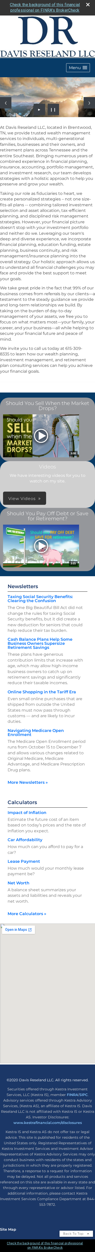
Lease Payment (24, 861)
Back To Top (74, 1233)
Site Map (8, 1229)
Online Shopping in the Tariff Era (42, 692)
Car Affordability (25, 839)
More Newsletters (28, 782)
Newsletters (23, 586)
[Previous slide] (5, 102)
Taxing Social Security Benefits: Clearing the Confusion (40, 598)
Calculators (22, 802)
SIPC (83, 1094)
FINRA (72, 1094)
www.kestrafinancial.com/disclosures (47, 1122)
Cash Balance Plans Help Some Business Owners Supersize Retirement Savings (40, 643)
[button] (78, 67)
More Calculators (27, 913)
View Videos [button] (22, 498)
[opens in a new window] (41, 436)
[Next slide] (89, 102)
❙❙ (53, 109)
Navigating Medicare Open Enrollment (36, 732)
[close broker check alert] (88, 5)
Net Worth (18, 883)
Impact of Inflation (27, 812)
